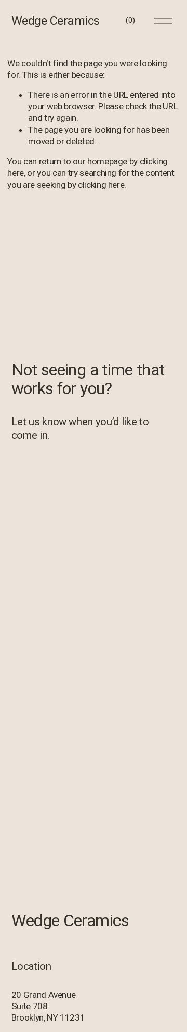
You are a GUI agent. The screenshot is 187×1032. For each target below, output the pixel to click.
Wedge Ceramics (55, 20)
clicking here (101, 184)
